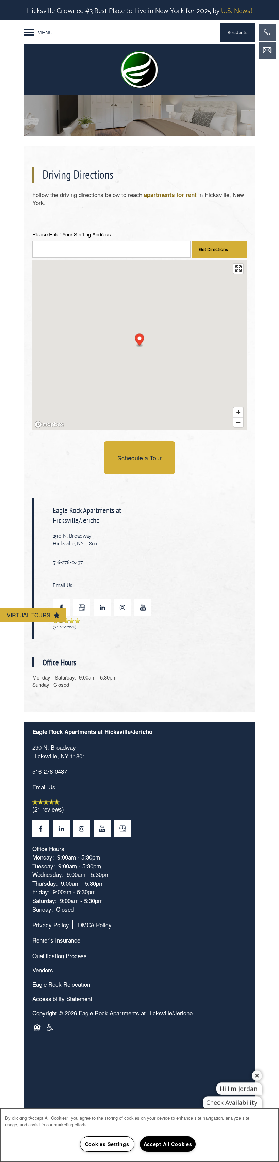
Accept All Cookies (168, 1144)
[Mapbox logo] (49, 424)
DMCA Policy (95, 924)
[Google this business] (81, 607)
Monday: (43, 857)
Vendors (42, 970)
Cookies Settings (107, 1144)
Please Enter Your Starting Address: (72, 234)
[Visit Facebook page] (61, 607)
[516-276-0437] (267, 32)
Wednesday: (48, 874)
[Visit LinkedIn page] (102, 607)
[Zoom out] (238, 422)
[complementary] (251, 1106)
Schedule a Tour (139, 457)
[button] (237, 32)
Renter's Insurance (56, 940)
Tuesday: (43, 866)
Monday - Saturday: (54, 677)
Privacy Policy (50, 924)
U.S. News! (236, 10)
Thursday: (45, 883)
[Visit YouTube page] (142, 607)
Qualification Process (59, 955)
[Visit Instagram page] (122, 607)
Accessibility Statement (62, 998)
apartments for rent (170, 195)
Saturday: (44, 900)
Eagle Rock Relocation (61, 984)
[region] (139, 1135)
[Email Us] (267, 50)
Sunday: (41, 684)
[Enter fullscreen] (238, 269)
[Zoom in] (238, 412)
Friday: (41, 891)
